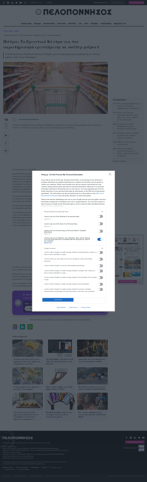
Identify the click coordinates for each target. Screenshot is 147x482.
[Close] (111, 175)
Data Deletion (61, 307)
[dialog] (73, 241)
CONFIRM (58, 300)
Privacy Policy (85, 307)
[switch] (100, 216)
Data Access (73, 307)
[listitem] (73, 212)
